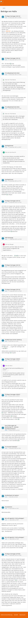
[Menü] (26, 1)
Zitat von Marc (9, 365)
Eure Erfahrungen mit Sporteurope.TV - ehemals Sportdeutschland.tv (11, 427)
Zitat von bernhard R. (10, 152)
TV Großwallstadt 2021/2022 (12, 73)
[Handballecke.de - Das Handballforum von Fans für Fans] (1, 1)
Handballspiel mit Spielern (12, 495)
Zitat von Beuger (9, 244)
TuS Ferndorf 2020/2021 (11, 446)
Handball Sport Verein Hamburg (13, 339)
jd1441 (9, 31)
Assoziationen (8, 507)
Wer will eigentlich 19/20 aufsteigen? (14, 518)
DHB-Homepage (9, 237)
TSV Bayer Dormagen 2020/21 (12, 359)
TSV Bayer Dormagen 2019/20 (12, 554)
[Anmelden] (22, 2)
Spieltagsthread (9, 145)
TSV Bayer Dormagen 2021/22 (12, 16)
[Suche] (18, 1)
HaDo (6, 17)
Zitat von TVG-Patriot (10, 79)
